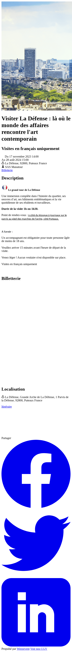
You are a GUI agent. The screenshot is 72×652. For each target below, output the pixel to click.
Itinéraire (6, 406)
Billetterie (7, 170)
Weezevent (23, 648)
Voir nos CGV (38, 648)
